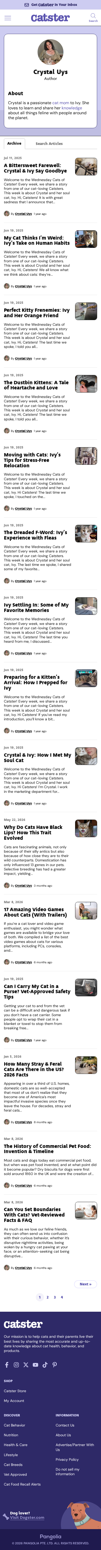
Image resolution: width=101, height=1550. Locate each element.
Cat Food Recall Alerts (22, 1484)
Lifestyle (11, 1455)
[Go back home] (50, 21)
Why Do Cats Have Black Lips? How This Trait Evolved (33, 832)
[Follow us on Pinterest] (54, 1366)
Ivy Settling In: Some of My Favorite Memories (36, 607)
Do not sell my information (68, 1471)
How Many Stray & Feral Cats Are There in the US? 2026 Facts (34, 1069)
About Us (63, 1435)
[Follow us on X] (26, 1366)
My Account (14, 1400)
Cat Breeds (13, 1464)
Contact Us (65, 1425)
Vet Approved (15, 1474)
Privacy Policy (67, 1459)
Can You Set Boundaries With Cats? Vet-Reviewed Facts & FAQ (34, 1215)
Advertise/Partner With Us (75, 1447)
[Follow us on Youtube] (35, 1366)
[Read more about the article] (86, 166)
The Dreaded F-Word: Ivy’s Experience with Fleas (35, 535)
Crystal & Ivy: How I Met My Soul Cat (37, 757)
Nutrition (11, 1435)
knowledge (72, 108)
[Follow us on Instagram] (16, 1366)
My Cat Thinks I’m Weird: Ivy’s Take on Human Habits (37, 240)
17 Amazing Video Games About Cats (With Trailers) (35, 912)
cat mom (60, 102)
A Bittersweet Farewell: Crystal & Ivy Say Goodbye (35, 168)
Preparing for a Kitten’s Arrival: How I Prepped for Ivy (35, 682)
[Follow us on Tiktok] (45, 1366)
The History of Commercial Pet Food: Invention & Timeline (47, 1149)
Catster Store (15, 1391)
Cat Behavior (14, 1425)
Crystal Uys (23, 213)
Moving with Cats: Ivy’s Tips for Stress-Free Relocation (32, 460)
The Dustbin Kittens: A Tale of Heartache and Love (36, 385)
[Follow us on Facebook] (7, 1366)
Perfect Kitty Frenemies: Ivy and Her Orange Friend (37, 312)
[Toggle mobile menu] (8, 21)
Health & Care (15, 1444)
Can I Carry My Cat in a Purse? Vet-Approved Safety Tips (37, 992)
